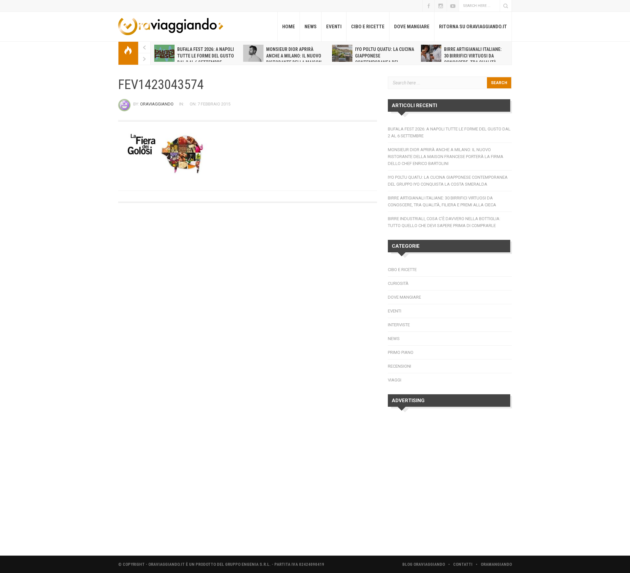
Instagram (441, 5)
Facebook (428, 5)
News (310, 27)
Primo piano (400, 352)
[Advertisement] (450, 484)
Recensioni (399, 366)
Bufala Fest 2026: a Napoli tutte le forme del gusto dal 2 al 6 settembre (205, 56)
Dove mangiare (412, 27)
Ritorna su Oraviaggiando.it (473, 27)
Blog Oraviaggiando (423, 564)
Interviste (399, 324)
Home (288, 27)
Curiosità (398, 283)
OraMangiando (496, 564)
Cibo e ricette (368, 27)
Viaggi (394, 380)
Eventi (334, 27)
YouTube (453, 5)
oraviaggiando (157, 104)
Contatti (462, 564)
